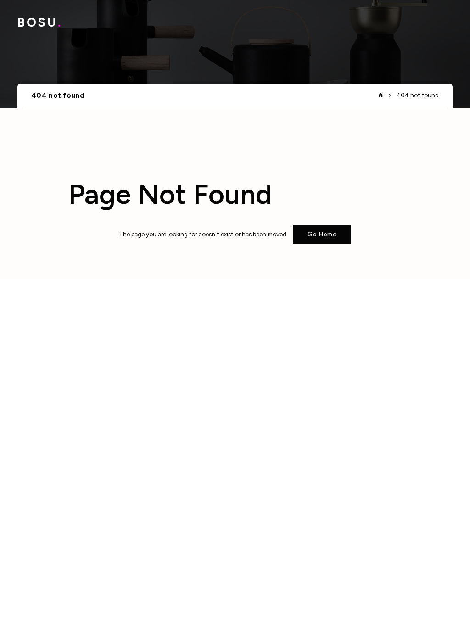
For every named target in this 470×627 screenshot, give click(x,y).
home (381, 95)
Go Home (322, 234)
